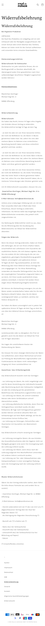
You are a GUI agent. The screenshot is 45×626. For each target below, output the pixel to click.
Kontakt (7, 591)
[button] (2, 4)
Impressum (8, 567)
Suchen (6, 563)
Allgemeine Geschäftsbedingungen (16, 596)
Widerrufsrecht (9, 601)
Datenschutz (8, 572)
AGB (5, 577)
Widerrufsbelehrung (11, 582)
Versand (7, 586)
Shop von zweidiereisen (17, 621)
